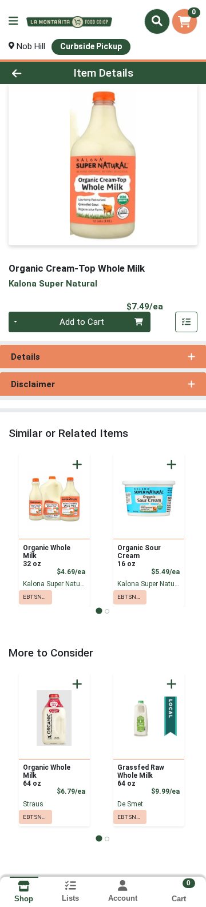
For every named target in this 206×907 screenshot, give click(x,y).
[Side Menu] (13, 21)
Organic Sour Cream (139, 556)
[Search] (157, 21)
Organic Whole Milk (46, 556)
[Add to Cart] (77, 464)
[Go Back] (32, 73)
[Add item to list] (186, 322)
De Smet (130, 804)
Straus (33, 804)
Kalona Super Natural (55, 584)
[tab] (99, 611)
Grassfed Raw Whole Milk (140, 775)
